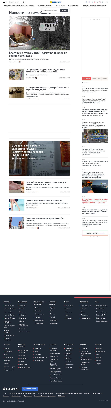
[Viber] (89, 2)
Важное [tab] (105, 78)
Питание (83, 309)
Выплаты (22, 312)
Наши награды (97, 393)
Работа (21, 309)
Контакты (6, 396)
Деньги (37, 308)
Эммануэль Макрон (53, 360)
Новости (6, 302)
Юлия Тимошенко (55, 375)
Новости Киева (9, 306)
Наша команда (16, 396)
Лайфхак (7, 364)
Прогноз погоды (24, 332)
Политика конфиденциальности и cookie (22, 393)
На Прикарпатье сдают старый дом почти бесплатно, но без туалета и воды (45, 71)
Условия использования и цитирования (69, 393)
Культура (7, 360)
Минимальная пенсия (85, 363)
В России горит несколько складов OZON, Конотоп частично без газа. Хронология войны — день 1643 (95, 201)
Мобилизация (39, 344)
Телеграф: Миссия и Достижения (45, 396)
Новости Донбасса (7, 331)
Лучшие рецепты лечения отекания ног (44, 200)
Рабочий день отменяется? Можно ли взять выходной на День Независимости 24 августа (95, 163)
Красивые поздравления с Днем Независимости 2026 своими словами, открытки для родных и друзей (93, 124)
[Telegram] (92, 2)
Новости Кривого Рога (9, 326)
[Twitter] (97, 2)
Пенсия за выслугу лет (85, 368)
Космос (68, 309)
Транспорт (38, 311)
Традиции (69, 358)
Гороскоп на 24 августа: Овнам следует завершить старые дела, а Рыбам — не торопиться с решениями (94, 151)
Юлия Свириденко (56, 381)
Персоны (53, 344)
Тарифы (37, 317)
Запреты (68, 361)
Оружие (21, 361)
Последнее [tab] (86, 78)
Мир (97, 302)
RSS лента (61, 396)
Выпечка (99, 348)
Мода (6, 354)
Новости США (100, 309)
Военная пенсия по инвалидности (86, 358)
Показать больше (92, 233)
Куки (54, 10)
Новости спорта (52, 303)
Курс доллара (39, 320)
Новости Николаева (7, 339)
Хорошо (64, 10)
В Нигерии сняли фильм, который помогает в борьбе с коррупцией (47, 89)
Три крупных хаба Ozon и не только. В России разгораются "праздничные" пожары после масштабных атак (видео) (93, 174)
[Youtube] (94, 2)
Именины (69, 367)
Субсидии (22, 315)
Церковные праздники (69, 349)
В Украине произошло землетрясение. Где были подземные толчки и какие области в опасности (95, 90)
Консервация (100, 351)
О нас (4, 393)
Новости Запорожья (7, 321)
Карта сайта (28, 396)
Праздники (68, 344)
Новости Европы (101, 306)
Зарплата (22, 306)
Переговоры (23, 358)
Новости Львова (9, 318)
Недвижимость (39, 314)
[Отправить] (23, 2)
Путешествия (8, 357)
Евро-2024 (53, 320)
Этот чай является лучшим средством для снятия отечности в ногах (46, 183)
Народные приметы (69, 354)
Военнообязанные (41, 357)
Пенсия (83, 344)
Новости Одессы (9, 315)
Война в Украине (21, 346)
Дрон (67, 315)
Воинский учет (39, 360)
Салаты (98, 360)
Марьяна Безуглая (56, 378)
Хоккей (52, 317)
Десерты (99, 357)
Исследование (85, 318)
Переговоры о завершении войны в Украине (19, 6)
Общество (22, 302)
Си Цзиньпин (54, 356)
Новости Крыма (9, 335)
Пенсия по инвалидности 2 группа (86, 353)
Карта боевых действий (23, 351)
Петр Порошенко (55, 372)
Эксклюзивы (60, 6)
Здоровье (84, 302)
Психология (85, 315)
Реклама (87, 393)
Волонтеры (23, 364)
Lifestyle (6, 344)
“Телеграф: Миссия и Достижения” (94, 6)
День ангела (69, 364)
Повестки (38, 348)
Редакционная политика (45, 393)
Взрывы (22, 355)
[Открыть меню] (4, 2)
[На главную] (55, 2)
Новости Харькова (10, 309)
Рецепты (98, 344)
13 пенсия (84, 348)
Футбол (52, 308)
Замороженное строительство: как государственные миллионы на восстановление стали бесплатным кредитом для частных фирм (95, 112)
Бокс (51, 311)
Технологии (69, 306)
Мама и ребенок (86, 306)
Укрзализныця (39, 323)
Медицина (22, 318)
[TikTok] (102, 2)
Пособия (22, 329)
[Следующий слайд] (109, 6)
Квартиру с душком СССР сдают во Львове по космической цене (38, 54)
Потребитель (8, 351)
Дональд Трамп (55, 353)
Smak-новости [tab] (96, 78)
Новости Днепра (9, 312)
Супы (98, 354)
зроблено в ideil (103, 400)
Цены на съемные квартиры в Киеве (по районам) (45, 219)
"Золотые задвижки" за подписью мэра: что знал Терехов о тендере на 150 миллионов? (94, 211)
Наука (66, 302)
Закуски (98, 364)
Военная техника (24, 367)
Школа (21, 321)
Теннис (52, 314)
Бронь (37, 351)
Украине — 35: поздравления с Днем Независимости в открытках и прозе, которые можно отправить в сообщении (94, 223)
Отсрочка (38, 354)
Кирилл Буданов (55, 368)
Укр (107, 2)
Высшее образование (23, 325)
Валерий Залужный (53, 364)
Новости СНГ (100, 315)
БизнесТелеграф (73, 6)
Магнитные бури (9, 367)
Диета (83, 312)
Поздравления (9, 370)
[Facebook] (86, 2)
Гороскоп (7, 348)
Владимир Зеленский (53, 349)
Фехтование (54, 323)
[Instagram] (100, 2)
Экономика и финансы (38, 303)
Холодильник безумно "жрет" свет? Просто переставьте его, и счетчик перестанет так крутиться (94, 100)
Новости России (101, 312)
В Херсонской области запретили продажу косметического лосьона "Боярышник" (27, 150)
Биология (69, 312)
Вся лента (85, 83)
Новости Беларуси (102, 321)
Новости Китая (101, 318)
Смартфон (69, 318)
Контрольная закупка (45, 6)
